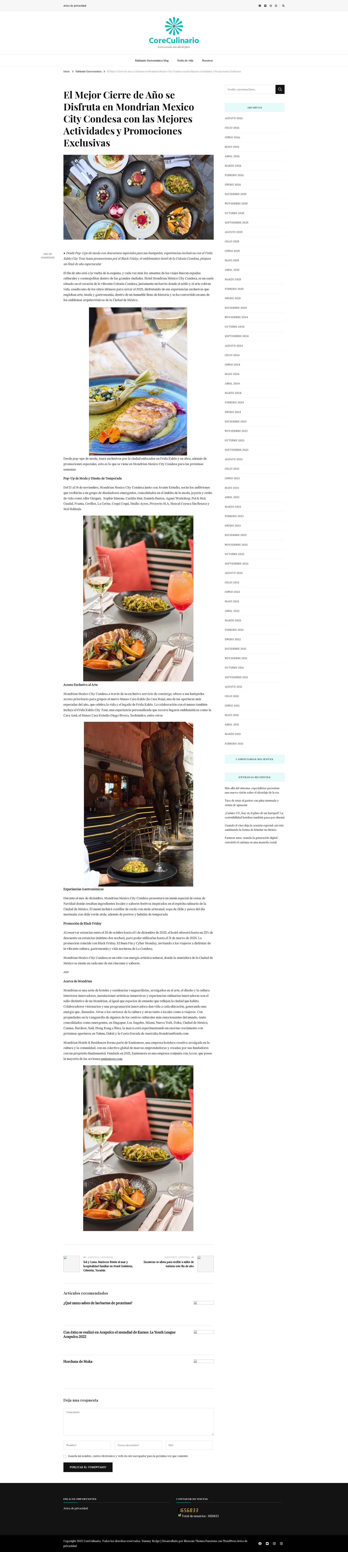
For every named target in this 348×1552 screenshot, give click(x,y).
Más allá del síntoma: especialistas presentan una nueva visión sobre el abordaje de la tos (252, 790)
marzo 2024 (233, 393)
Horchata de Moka (77, 1361)
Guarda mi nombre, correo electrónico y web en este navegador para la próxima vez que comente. (128, 1456)
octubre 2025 (234, 213)
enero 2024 (233, 412)
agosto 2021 (233, 686)
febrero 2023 (234, 516)
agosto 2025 (234, 232)
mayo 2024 (232, 374)
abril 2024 (232, 383)
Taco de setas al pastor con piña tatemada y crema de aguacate (252, 803)
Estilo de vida (185, 60)
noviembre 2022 (236, 544)
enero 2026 (233, 184)
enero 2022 (233, 639)
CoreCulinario (174, 40)
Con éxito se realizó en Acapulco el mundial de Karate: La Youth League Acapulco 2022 (119, 1334)
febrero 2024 (234, 402)
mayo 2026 (232, 146)
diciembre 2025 (236, 194)
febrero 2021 (234, 743)
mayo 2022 (232, 601)
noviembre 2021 (236, 658)
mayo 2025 (232, 260)
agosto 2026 (234, 118)
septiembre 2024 (237, 336)
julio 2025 (232, 241)
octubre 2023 (234, 440)
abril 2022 (232, 611)
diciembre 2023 (236, 421)
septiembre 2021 (236, 677)
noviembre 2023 (236, 431)
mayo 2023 (232, 487)
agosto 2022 (234, 573)
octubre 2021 (234, 667)
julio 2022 (232, 582)
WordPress (229, 1541)
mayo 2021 (232, 715)
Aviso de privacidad (74, 5)
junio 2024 (232, 364)
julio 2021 (232, 696)
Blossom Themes (194, 1541)
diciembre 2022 (236, 535)
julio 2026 (232, 127)
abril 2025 (232, 269)
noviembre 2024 (236, 317)
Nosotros (207, 60)
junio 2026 (232, 137)
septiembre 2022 (236, 563)
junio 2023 (232, 478)
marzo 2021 (233, 734)
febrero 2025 (234, 288)
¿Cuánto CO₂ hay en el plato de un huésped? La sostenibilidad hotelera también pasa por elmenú (255, 815)
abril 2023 (232, 497)
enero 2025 (233, 298)
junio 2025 (232, 251)
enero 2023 (233, 525)
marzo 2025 (233, 279)
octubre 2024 (235, 326)
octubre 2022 (234, 554)
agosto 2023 (234, 459)
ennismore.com (111, 1059)
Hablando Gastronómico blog (152, 60)
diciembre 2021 (235, 648)
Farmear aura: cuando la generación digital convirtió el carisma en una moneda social (251, 840)
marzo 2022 (233, 620)
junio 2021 (232, 705)
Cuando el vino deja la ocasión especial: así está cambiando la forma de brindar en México (254, 827)
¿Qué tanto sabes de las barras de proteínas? (97, 1303)
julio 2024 (232, 355)
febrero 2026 (234, 175)
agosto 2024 (234, 345)
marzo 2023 (233, 506)
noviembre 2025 (236, 203)
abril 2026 (232, 156)
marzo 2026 (233, 165)
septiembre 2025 (236, 222)
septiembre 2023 (236, 449)
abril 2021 (232, 724)
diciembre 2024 (236, 307)
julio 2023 (232, 468)
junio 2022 (232, 592)
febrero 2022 (234, 629)
